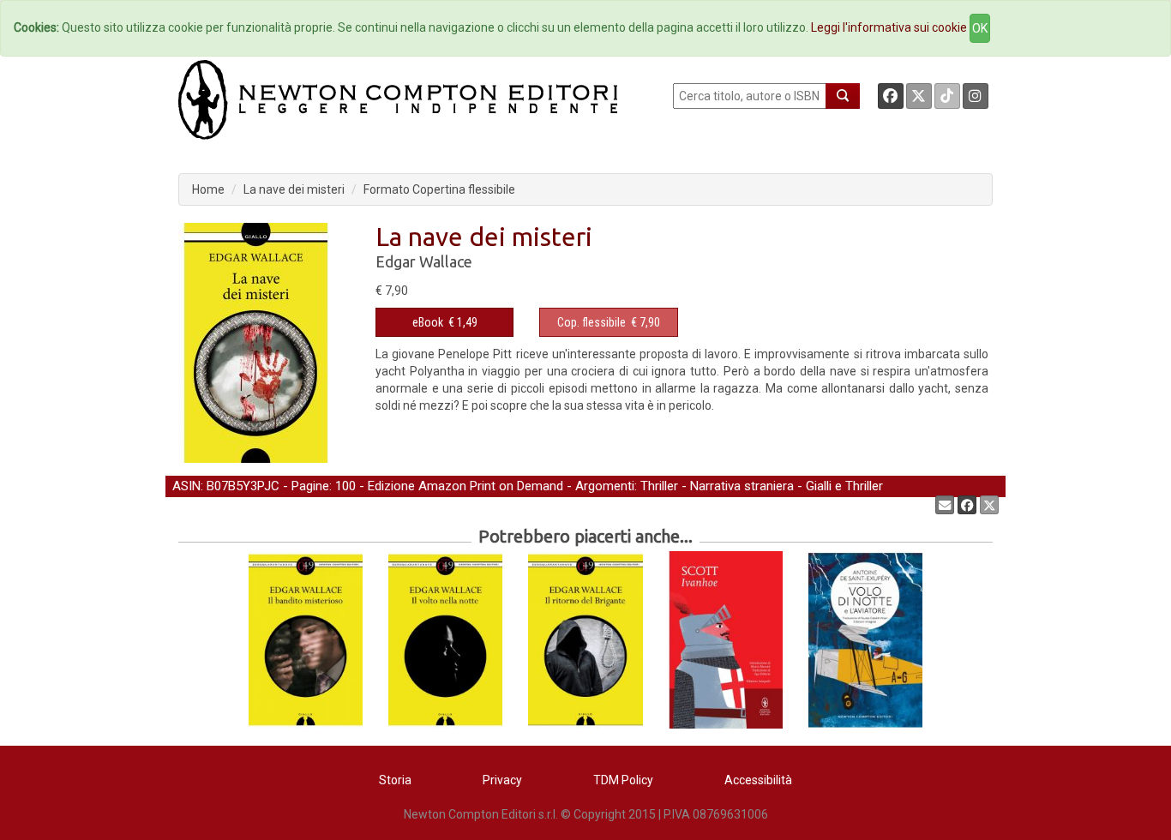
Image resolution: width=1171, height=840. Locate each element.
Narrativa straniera (742, 486)
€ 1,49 (444, 322)
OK (980, 28)
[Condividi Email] (944, 504)
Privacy (502, 780)
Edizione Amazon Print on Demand (465, 486)
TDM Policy (623, 780)
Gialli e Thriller (844, 486)
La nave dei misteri (294, 189)
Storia (395, 780)
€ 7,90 (608, 322)
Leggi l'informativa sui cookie (889, 27)
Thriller (659, 486)
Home (208, 189)
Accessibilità (758, 780)
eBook (427, 322)
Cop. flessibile (591, 322)
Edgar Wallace (423, 261)
